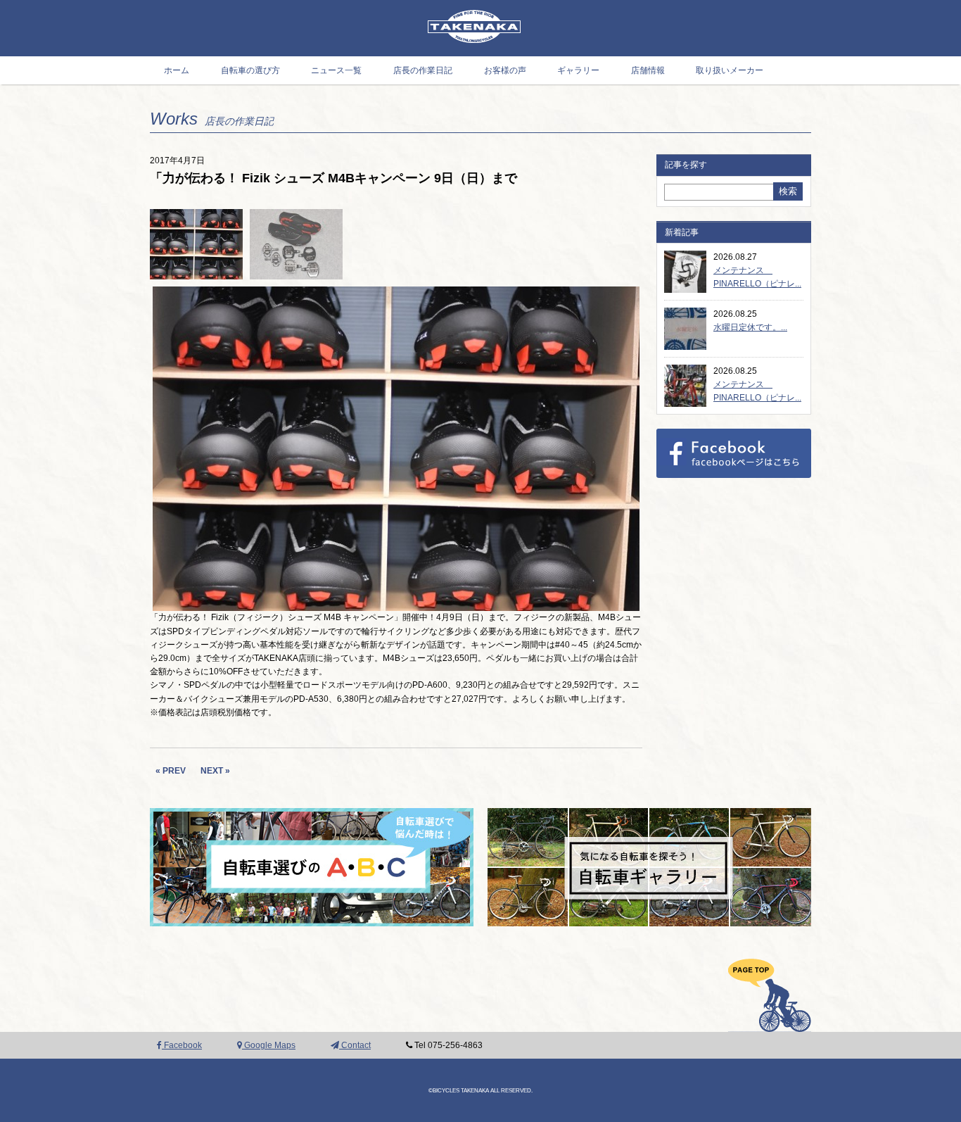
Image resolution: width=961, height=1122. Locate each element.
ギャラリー (578, 70)
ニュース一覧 (336, 70)
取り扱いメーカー (729, 70)
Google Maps (268, 1045)
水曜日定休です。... (750, 327)
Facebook (182, 1045)
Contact (355, 1045)
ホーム (176, 70)
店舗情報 (648, 70)
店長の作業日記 (422, 70)
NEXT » (215, 771)
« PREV (170, 771)
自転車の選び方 (250, 70)
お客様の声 (505, 70)
